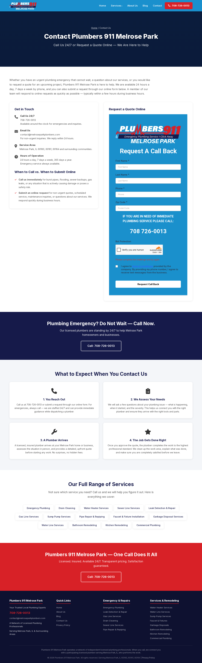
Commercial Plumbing (148, 525)
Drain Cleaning (67, 508)
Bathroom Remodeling (84, 525)
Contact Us (61, 620)
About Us (132, 5)
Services (116, 5)
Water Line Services (53, 525)
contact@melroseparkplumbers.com (40, 134)
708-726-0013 (180, 5)
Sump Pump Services (59, 516)
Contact (157, 5)
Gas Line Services (29, 516)
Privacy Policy (63, 625)
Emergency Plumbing (38, 508)
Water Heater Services (96, 508)
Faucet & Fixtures (158, 620)
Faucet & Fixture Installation (128, 516)
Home (102, 5)
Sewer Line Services (128, 508)
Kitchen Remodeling (117, 525)
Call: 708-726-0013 (101, 345)
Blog (145, 5)
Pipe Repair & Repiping (92, 516)
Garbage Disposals (159, 625)
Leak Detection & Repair (162, 508)
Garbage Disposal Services (168, 516)
